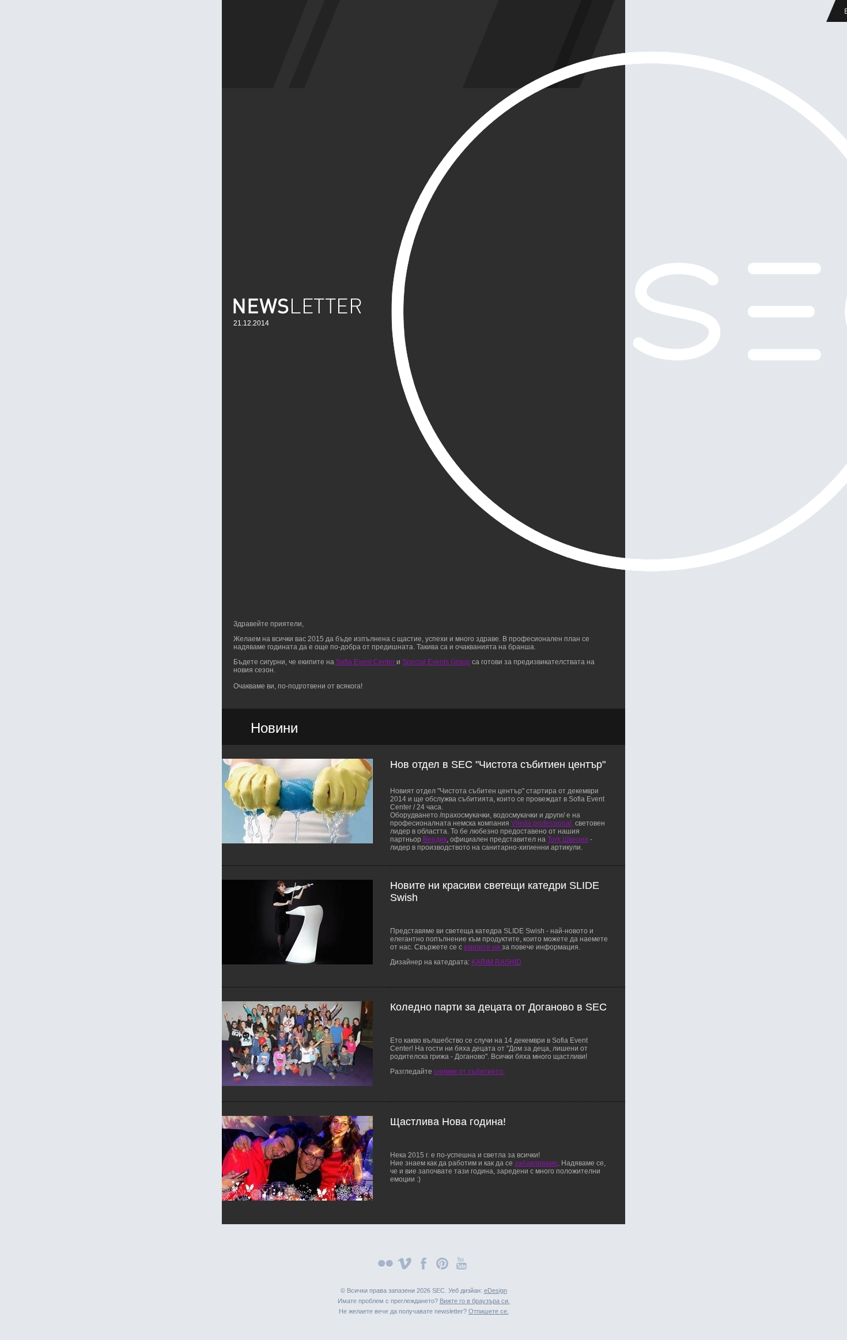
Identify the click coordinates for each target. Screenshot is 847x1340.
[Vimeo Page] (404, 1268)
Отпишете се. (488, 1311)
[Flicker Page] (385, 1268)
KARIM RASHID (496, 962)
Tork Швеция (567, 839)
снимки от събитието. (469, 1072)
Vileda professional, (542, 823)
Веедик (435, 839)
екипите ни (483, 947)
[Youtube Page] (461, 1268)
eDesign (495, 1290)
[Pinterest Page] (442, 1268)
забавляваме (536, 1163)
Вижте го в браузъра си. (475, 1300)
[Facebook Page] (423, 1268)
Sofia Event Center (365, 662)
